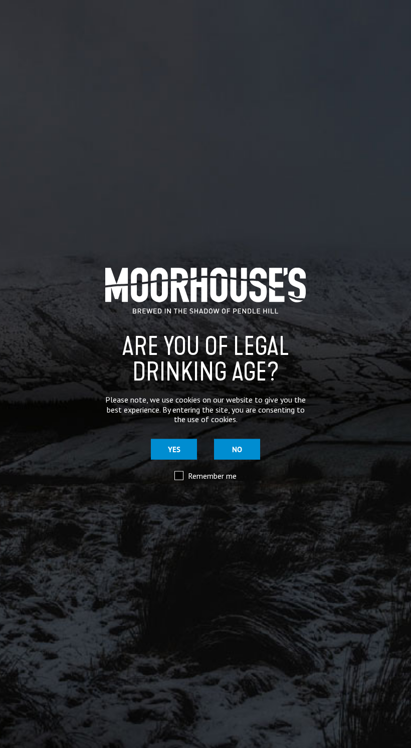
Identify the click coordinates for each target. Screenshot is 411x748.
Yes (174, 449)
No (237, 449)
